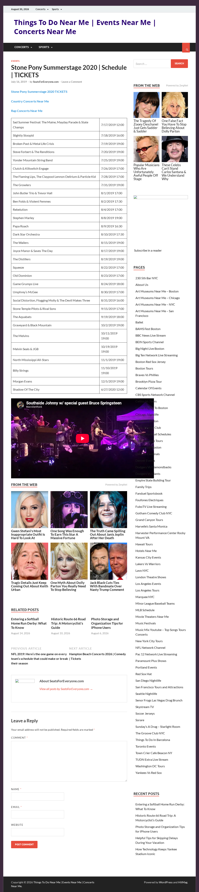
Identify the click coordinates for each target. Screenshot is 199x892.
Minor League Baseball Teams (155, 603)
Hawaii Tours (144, 544)
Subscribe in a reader (148, 250)
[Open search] (186, 47)
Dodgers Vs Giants (147, 473)
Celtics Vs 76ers (146, 401)
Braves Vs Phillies (147, 375)
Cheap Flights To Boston (151, 408)
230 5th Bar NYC (146, 278)
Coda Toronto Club (148, 427)
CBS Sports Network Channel (155, 394)
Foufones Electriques (149, 500)
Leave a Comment (72, 81)
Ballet (139, 322)
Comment (19, 737)
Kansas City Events (148, 557)
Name (16, 789)
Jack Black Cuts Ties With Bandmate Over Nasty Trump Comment (107, 586)
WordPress (166, 882)
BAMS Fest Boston (148, 329)
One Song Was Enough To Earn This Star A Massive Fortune (67, 534)
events (15, 61)
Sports (55, 9)
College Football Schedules (153, 434)
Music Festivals (145, 623)
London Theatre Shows (150, 577)
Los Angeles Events (148, 583)
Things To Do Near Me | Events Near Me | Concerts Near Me (85, 27)
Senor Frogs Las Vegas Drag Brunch (158, 700)
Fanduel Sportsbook (148, 493)
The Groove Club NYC (150, 733)
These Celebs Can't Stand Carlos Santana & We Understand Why (174, 172)
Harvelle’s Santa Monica (151, 526)
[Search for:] (161, 63)
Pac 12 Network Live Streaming (156, 654)
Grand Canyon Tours (149, 520)
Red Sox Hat (143, 674)
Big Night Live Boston (149, 348)
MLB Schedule (144, 610)
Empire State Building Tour (153, 480)
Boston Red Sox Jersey (150, 362)
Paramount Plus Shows (150, 661)
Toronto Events (145, 746)
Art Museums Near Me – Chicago (157, 298)
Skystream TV (144, 707)
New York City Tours (149, 641)
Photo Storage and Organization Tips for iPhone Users (107, 623)
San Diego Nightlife (148, 680)
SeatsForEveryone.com (46, 81)
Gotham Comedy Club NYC (153, 513)
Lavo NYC (142, 570)
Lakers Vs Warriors (148, 564)
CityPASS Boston (146, 421)
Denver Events (145, 460)
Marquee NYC (144, 597)
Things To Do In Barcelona (152, 740)
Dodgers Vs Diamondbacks (153, 467)
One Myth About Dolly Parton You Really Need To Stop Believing (68, 586)
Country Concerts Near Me (30, 101)
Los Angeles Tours (147, 590)
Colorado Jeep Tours (149, 441)
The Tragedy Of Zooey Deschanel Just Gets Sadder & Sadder (146, 126)
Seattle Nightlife (146, 693)
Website (17, 824)
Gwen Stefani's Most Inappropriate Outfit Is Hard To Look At (28, 534)
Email (16, 807)
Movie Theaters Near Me (152, 616)
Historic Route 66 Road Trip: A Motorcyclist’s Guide (68, 623)
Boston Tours (144, 368)
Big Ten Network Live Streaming (156, 355)
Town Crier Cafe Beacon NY (153, 753)
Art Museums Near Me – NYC (155, 304)
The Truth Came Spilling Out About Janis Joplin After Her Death (107, 534)
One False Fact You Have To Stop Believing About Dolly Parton (174, 126)
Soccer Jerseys (145, 713)
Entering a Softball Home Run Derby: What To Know (29, 623)
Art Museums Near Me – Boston (157, 291)
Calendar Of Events (148, 388)
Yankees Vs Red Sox (148, 772)
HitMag (182, 882)
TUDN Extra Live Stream (151, 759)
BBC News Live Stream (150, 335)
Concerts (40, 9)
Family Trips (143, 487)
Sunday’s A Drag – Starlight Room (157, 726)
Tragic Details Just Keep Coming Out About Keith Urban (29, 586)
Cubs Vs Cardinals (147, 454)
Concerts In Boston (148, 447)
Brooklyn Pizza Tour (148, 381)
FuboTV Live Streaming (151, 506)
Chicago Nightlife (147, 414)
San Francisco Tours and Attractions (159, 687)
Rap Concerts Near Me (27, 111)
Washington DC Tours (150, 766)
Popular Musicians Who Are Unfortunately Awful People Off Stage (146, 172)
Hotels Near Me (146, 551)
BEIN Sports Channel (149, 342)
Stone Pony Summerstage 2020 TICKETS (39, 91)
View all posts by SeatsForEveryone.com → (66, 689)
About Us (141, 284)
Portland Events (146, 667)
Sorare (139, 720)
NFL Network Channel (150, 647)
